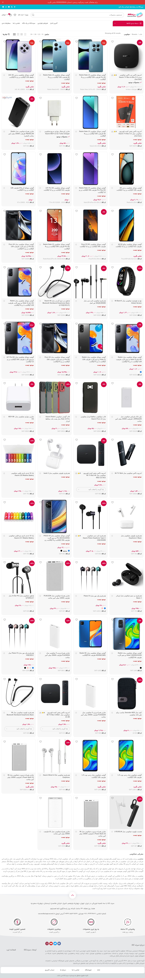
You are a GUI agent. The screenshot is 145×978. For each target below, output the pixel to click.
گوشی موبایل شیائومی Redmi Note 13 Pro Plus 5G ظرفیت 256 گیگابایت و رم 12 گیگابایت (92, 190)
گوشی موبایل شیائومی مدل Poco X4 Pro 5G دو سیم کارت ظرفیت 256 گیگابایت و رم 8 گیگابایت (57, 359)
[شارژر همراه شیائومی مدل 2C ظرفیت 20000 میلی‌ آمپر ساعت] (54, 812)
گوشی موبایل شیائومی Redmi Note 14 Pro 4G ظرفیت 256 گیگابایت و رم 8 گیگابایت (92, 77)
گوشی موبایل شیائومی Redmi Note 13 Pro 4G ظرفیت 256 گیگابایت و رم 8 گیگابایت (56, 246)
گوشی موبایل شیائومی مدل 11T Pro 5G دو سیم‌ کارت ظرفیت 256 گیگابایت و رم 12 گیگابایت (20, 359)
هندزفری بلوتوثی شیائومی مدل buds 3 (57, 473)
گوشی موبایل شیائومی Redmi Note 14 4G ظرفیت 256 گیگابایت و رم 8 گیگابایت (56, 77)
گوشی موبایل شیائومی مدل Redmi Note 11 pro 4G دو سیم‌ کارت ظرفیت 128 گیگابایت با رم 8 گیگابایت (129, 359)
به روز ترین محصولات (91, 929)
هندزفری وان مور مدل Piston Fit (95, 596)
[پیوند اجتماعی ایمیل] (8, 6)
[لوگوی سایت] (134, 15)
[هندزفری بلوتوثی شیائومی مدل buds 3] (54, 454)
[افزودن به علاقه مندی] (112, 41)
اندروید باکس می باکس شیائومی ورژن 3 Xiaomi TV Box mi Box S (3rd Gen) (130, 77)
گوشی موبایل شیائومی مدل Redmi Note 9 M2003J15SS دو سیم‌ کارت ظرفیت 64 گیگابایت (130, 655)
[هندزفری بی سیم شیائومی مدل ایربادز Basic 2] (126, 576)
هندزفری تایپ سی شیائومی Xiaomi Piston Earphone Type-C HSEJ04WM (94, 538)
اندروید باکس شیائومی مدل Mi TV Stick (128, 473)
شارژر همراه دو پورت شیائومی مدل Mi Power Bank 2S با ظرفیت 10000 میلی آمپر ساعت (20, 777)
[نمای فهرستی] (25, 34)
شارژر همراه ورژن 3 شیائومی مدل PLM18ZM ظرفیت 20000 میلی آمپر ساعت (57, 655)
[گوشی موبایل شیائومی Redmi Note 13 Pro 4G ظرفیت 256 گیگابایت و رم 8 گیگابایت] (54, 225)
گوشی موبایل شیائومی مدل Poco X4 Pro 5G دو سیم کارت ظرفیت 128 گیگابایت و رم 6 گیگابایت (21, 246)
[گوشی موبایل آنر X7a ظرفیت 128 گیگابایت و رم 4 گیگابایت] (18, 169)
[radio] (141, 372)
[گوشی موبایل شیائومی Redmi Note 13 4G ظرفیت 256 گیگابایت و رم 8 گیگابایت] (90, 112)
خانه (140, 34)
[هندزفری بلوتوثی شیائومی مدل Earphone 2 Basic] (126, 516)
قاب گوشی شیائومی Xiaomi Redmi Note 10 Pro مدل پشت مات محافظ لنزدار (58, 419)
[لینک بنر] (76, 2)
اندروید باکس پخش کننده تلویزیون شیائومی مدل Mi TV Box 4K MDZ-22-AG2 (94, 475)
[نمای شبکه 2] (22, 34)
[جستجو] (33, 14)
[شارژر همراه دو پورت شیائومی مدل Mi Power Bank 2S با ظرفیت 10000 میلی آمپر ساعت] (18, 756)
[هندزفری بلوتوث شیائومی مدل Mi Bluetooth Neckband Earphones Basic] (18, 693)
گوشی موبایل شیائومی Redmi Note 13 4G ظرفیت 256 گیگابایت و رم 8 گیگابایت (92, 133)
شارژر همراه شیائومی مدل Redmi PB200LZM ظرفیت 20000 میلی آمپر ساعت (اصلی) (21, 133)
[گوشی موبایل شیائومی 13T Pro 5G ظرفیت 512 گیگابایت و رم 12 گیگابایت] (54, 169)
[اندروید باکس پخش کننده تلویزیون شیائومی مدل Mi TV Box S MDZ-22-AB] (54, 693)
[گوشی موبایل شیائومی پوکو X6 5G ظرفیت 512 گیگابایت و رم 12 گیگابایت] (126, 225)
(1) (112, 75)
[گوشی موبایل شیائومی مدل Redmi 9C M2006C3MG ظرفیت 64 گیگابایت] (90, 634)
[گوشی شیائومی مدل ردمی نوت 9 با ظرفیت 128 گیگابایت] (126, 756)
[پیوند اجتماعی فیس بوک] (14, 6)
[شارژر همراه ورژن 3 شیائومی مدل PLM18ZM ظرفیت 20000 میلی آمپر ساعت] (90, 693)
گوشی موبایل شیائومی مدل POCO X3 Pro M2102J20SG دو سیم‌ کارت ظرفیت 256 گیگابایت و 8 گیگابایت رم (57, 538)
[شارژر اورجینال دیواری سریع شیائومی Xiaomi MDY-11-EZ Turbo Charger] (54, 112)
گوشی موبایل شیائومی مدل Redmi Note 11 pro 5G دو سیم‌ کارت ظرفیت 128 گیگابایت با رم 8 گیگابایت (21, 303)
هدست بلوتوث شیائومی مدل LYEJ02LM (128, 831)
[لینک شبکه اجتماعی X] (11, 6)
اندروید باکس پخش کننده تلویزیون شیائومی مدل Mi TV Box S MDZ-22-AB (58, 715)
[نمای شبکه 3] (18, 34)
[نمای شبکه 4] (14, 34)
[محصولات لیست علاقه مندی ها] (15, 15)
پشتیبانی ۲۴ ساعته (128, 929)
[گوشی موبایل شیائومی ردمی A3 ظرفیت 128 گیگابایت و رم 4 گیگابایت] (126, 169)
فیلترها (5, 34)
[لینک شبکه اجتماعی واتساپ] (6, 6)
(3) (40, 712)
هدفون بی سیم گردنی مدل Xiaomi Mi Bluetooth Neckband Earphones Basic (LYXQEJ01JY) (56, 303)
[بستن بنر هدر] (3, 2)
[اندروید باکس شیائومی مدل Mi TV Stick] (126, 454)
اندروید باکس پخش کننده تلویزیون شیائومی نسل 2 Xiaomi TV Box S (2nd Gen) (130, 133)
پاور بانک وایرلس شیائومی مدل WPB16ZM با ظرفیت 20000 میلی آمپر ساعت (128, 419)
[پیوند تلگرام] (3, 6)
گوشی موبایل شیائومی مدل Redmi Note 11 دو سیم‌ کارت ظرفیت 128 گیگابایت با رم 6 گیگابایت (94, 359)
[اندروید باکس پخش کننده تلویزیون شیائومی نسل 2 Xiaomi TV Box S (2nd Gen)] (126, 112)
